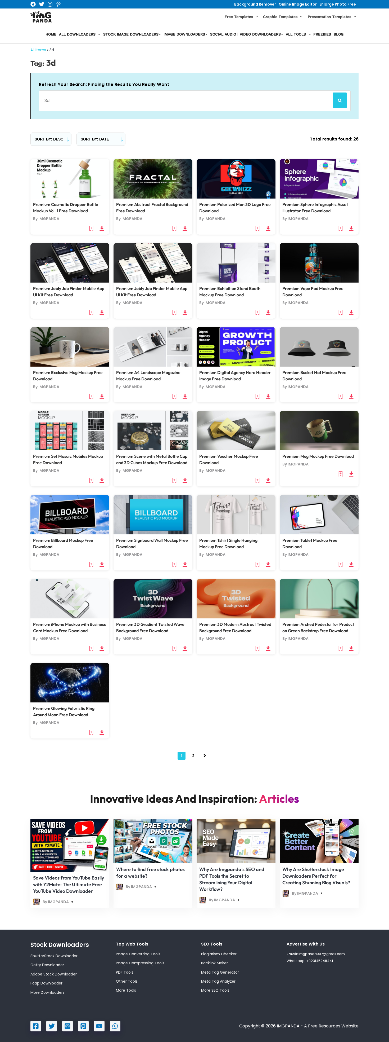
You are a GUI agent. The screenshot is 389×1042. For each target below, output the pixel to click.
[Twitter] (41, 4)
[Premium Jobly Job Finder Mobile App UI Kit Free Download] (69, 263)
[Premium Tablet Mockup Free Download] (319, 514)
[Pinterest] (58, 4)
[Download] (102, 228)
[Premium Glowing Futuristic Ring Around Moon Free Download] (69, 682)
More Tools (126, 990)
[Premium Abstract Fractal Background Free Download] (153, 178)
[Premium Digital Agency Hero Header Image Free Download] (236, 347)
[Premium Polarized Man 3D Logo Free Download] (236, 178)
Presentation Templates (329, 17)
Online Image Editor (298, 4)
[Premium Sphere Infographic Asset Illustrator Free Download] (319, 178)
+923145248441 (319, 960)
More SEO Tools (215, 990)
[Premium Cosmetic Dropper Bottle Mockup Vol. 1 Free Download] (69, 178)
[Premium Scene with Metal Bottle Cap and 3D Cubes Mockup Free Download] (153, 430)
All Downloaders (77, 34)
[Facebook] (33, 4)
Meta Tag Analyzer (218, 981)
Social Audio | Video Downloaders (245, 34)
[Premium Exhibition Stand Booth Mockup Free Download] (236, 263)
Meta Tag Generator (220, 972)
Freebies (322, 34)
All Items (38, 49)
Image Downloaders (184, 34)
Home (51, 34)
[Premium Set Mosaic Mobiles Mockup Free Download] (69, 430)
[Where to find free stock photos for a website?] (153, 841)
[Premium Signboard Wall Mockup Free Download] (153, 514)
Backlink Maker (214, 963)
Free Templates (239, 17)
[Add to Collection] (92, 228)
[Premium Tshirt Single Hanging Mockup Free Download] (236, 514)
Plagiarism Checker (219, 954)
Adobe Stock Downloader (53, 974)
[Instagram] (50, 4)
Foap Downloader (46, 983)
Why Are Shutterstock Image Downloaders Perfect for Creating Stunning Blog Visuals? (316, 876)
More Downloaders (47, 992)
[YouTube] (99, 1026)
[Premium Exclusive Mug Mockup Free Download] (69, 347)
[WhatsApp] (115, 1026)
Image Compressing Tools (140, 963)
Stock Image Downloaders (131, 34)
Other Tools (127, 981)
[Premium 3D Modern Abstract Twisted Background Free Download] (236, 598)
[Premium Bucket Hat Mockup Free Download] (319, 347)
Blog (338, 34)
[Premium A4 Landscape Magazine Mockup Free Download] (153, 347)
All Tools (296, 34)
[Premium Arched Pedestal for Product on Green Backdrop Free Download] (319, 598)
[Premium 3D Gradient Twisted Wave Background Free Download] (153, 598)
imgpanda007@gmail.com (321, 953)
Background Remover (255, 4)
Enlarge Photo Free (337, 4)
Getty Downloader (47, 965)
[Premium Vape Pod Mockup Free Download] (319, 263)
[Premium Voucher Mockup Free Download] (236, 430)
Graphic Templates (280, 17)
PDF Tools (124, 972)
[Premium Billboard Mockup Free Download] (69, 514)
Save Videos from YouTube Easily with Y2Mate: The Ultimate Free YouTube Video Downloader (68, 884)
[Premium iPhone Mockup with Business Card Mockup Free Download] (69, 598)
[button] (255, 16)
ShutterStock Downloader (54, 956)
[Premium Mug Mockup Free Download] (319, 430)
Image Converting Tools (138, 954)
